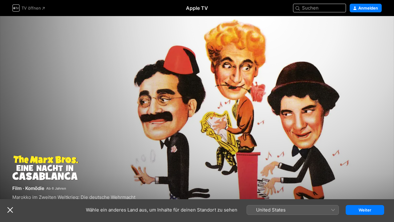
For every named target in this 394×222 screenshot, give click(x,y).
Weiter (365, 210)
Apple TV (197, 8)
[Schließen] (10, 210)
